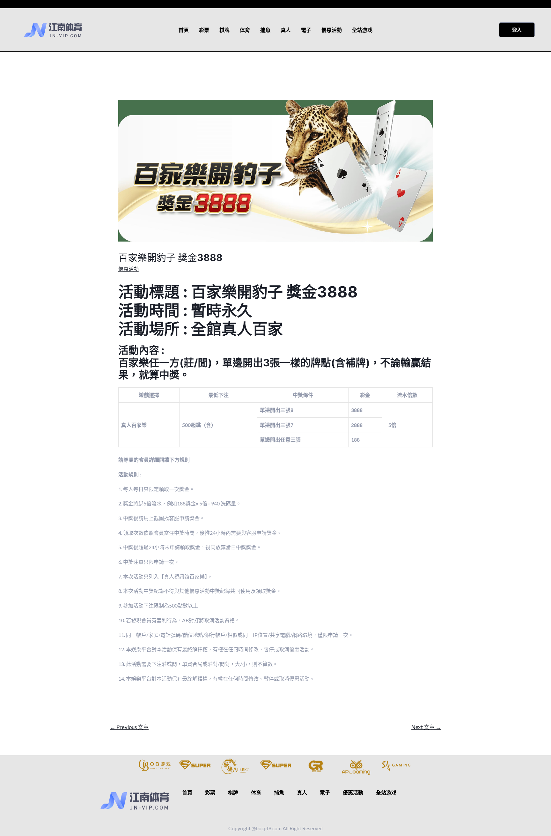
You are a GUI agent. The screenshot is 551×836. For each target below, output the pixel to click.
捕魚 (265, 30)
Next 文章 (426, 727)
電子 (306, 30)
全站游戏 (362, 30)
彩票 (204, 30)
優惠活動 (331, 30)
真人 (286, 30)
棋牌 (224, 30)
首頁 (184, 30)
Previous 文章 (129, 727)
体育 (245, 30)
